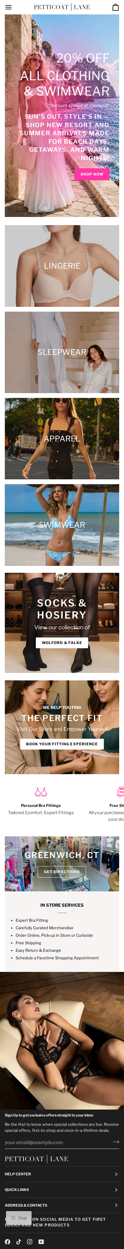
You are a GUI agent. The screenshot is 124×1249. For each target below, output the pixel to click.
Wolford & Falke (62, 642)
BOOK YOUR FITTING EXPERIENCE (62, 744)
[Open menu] (14, 7)
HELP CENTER (18, 1174)
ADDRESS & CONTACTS (26, 1205)
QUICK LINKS (17, 1189)
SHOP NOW (92, 174)
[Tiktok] (18, 1241)
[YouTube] (41, 1241)
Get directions (62, 871)
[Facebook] (7, 1241)
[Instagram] (30, 1241)
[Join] (114, 1142)
